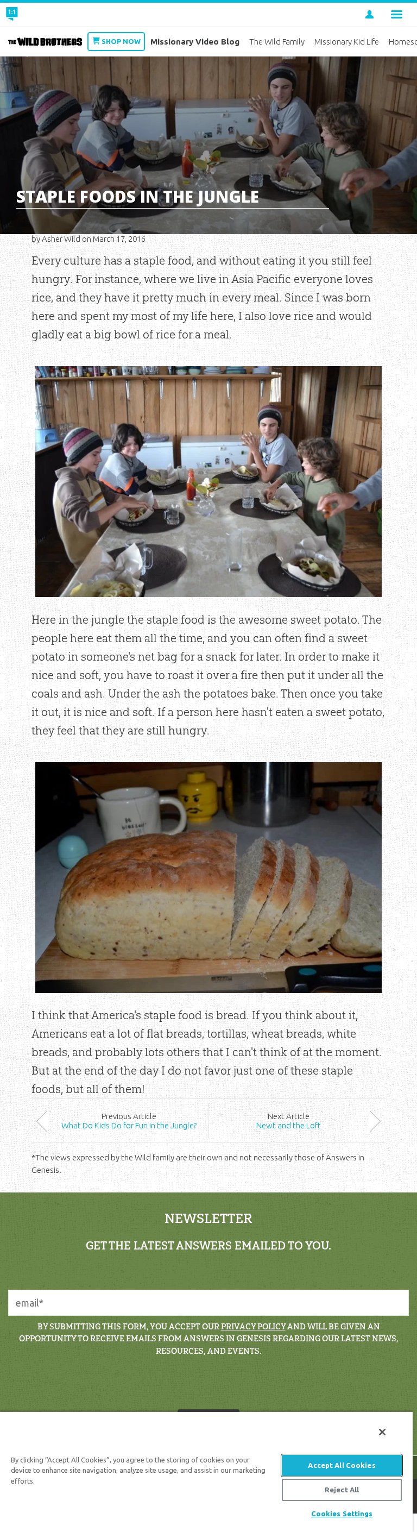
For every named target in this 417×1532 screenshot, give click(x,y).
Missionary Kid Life (346, 41)
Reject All (342, 1489)
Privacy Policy (253, 1326)
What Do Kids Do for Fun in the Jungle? (129, 1125)
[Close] (382, 1432)
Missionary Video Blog (194, 41)
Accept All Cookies (341, 1465)
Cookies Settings (342, 1513)
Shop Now (121, 41)
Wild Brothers (45, 41)
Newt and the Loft (288, 1125)
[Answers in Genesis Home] (36, 15)
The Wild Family (277, 41)
